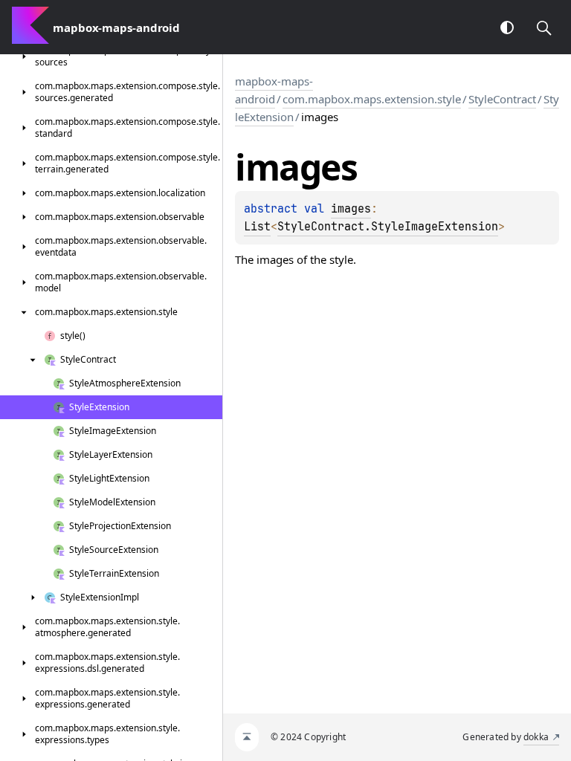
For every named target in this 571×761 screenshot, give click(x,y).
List (257, 226)
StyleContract (502, 98)
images (351, 208)
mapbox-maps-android (274, 90)
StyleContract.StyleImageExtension (387, 226)
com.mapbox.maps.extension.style (372, 98)
